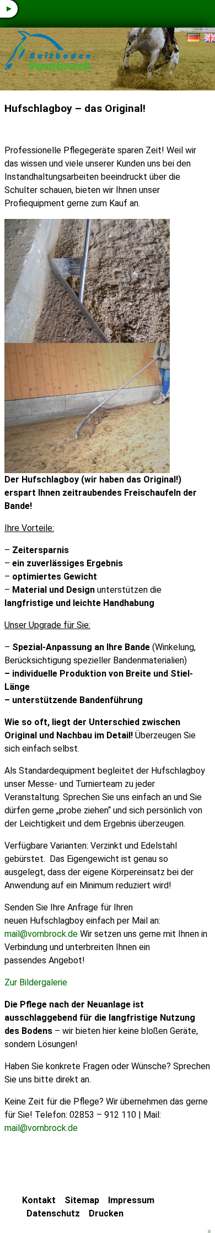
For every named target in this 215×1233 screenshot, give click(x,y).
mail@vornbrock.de (41, 934)
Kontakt (39, 1200)
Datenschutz (53, 1213)
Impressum (131, 1200)
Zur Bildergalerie (35, 982)
